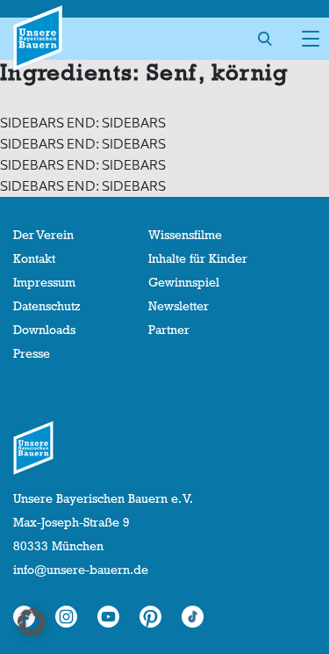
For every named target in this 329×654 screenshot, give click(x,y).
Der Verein (43, 235)
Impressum (44, 282)
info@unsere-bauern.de (80, 570)
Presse (31, 353)
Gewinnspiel (183, 282)
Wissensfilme (185, 235)
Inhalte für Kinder (197, 258)
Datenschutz (46, 306)
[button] (31, 622)
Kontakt (34, 258)
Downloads (44, 330)
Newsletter (178, 306)
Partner (169, 330)
